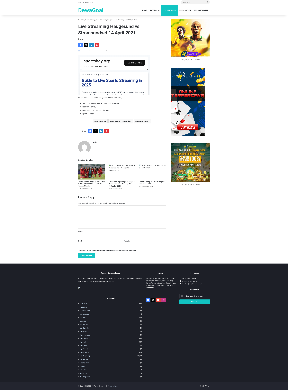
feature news (84, 314)
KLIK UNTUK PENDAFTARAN (190, 60)
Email (80, 241)
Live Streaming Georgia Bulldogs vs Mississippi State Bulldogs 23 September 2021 (122, 184)
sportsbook (84, 373)
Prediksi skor (84, 363)
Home (144, 10)
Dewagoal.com (113, 386)
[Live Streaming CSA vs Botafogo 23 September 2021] (152, 171)
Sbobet (82, 366)
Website (127, 241)
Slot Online (83, 370)
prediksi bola (84, 359)
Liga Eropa (83, 331)
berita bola (83, 307)
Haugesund (101, 121)
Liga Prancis (84, 349)
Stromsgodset (143, 121)
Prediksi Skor (185, 10)
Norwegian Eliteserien (121, 121)
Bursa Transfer (201, 10)
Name (81, 231)
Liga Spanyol (84, 352)
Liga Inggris (84, 338)
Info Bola (154, 10)
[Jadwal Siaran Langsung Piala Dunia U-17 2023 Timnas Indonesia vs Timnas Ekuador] (91, 171)
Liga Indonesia (85, 335)
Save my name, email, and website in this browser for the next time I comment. (108, 250)
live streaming (169, 10)
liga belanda (84, 324)
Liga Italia (83, 342)
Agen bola (83, 304)
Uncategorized (85, 377)
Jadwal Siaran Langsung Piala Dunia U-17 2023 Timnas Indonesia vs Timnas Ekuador (91, 184)
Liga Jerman (84, 345)
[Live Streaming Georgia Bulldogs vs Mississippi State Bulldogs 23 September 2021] (122, 171)
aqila (81, 39)
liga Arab (83, 321)
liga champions (85, 328)
